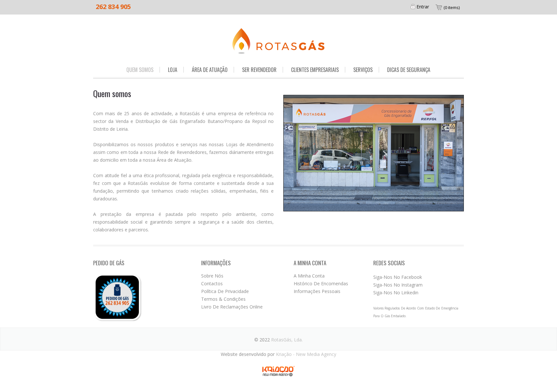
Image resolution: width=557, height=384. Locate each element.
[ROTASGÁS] (278, 40)
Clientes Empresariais (315, 70)
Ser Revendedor (259, 70)
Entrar (422, 7)
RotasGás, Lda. (287, 340)
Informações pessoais (317, 291)
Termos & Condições (223, 299)
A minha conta (309, 276)
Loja (172, 70)
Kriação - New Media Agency (306, 354)
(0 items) (452, 7)
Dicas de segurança (408, 70)
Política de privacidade (225, 291)
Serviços (363, 70)
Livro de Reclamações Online (232, 307)
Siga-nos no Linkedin (395, 292)
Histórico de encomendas (321, 283)
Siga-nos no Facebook (397, 277)
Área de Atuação (210, 70)
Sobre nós (212, 276)
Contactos (212, 283)
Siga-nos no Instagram (398, 285)
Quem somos (139, 70)
